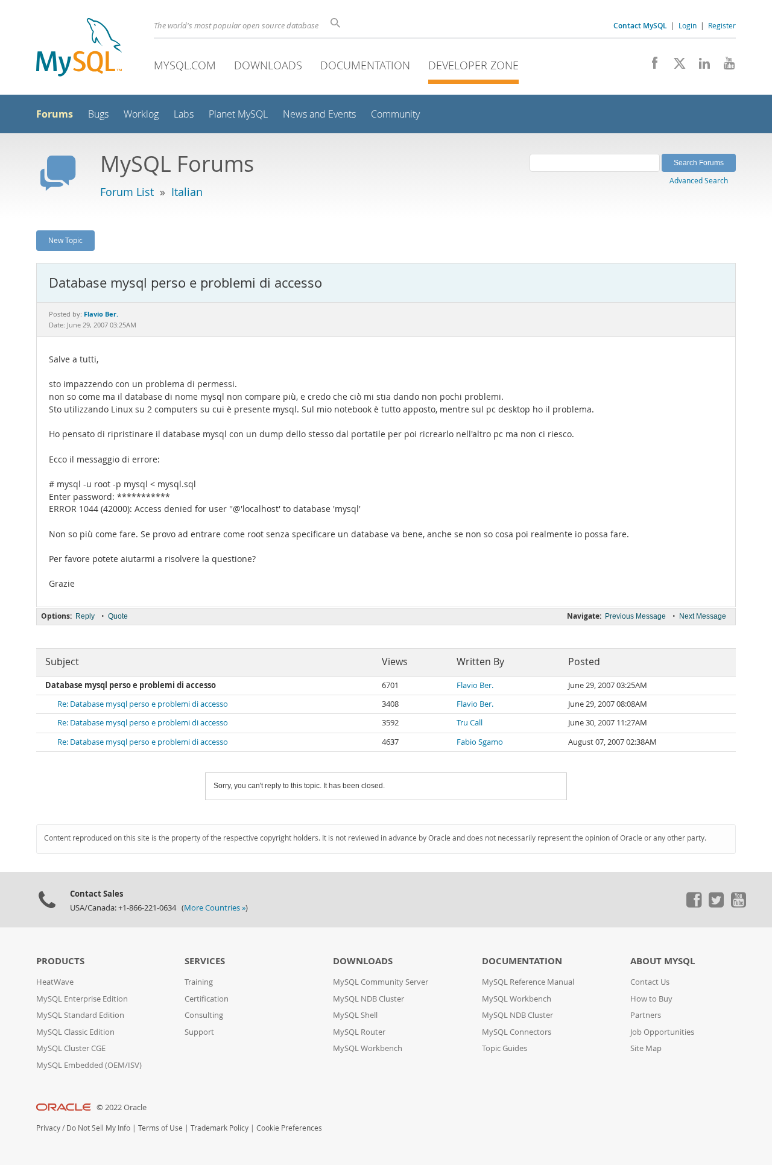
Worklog (141, 114)
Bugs (98, 114)
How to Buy (651, 999)
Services (205, 961)
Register (722, 25)
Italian (187, 192)
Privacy (48, 1127)
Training (199, 982)
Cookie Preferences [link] (289, 1127)
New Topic (65, 240)
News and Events (319, 114)
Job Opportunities (662, 1032)
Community (395, 114)
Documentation (365, 65)
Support (199, 1032)
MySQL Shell (355, 1015)
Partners (645, 1015)
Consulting (204, 1015)
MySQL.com (185, 65)
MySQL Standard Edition (80, 1015)
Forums (54, 114)
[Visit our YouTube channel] (724, 66)
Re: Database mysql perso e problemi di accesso (142, 704)
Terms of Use (160, 1127)
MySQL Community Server (380, 982)
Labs (184, 114)
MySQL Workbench (367, 1048)
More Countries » (214, 908)
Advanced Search (698, 180)
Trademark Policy (219, 1127)
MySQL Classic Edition (75, 1032)
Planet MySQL (238, 114)
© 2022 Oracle (121, 1107)
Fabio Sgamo (480, 742)
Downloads (268, 65)
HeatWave (55, 982)
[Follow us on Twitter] (716, 904)
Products (60, 961)
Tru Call (469, 723)
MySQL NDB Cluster (368, 999)
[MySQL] (79, 48)
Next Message (702, 616)
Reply (85, 616)
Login (688, 25)
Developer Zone (473, 65)
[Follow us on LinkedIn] (700, 66)
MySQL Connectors (516, 1032)
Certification (207, 999)
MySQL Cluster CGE (71, 1048)
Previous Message (635, 616)
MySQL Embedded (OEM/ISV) (89, 1065)
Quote (118, 616)
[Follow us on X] (675, 66)
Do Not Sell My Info (98, 1127)
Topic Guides (504, 1048)
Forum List (127, 192)
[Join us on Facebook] (650, 66)
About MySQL (662, 961)
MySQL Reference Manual (528, 982)
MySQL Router (359, 1032)
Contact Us (649, 982)
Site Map (646, 1048)
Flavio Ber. (475, 685)
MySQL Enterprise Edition (82, 999)
